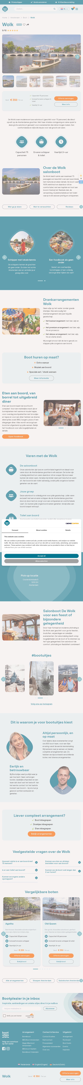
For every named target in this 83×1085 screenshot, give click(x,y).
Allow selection (41, 561)
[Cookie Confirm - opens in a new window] (72, 523)
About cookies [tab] (41, 530)
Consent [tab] (15, 530)
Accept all (41, 556)
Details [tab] (68, 530)
